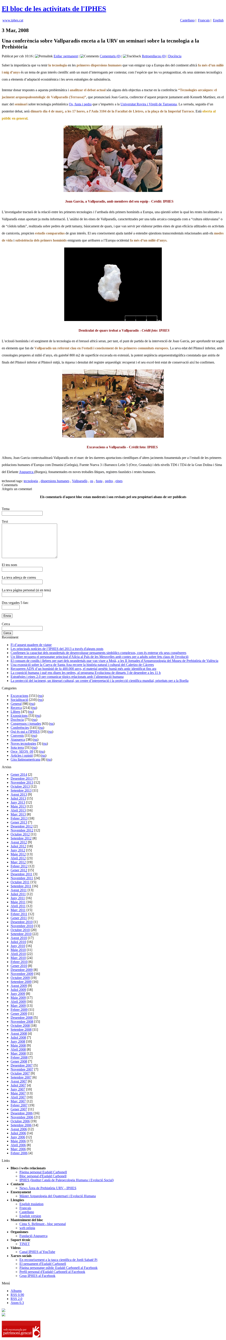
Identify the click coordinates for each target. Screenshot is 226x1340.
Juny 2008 (18, 1041)
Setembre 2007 (21, 1077)
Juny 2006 (18, 1137)
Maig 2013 (18, 806)
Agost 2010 (19, 938)
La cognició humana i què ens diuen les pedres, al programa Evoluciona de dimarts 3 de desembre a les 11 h (86, 673)
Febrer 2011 (19, 914)
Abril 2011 (18, 906)
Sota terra (17, 747)
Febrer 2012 (19, 866)
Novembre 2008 (22, 1021)
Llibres (15, 712)
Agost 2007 (19, 1081)
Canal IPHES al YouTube (37, 1252)
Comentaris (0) (110, 56)
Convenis (17, 735)
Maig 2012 (18, 854)
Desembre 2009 (22, 970)
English (218, 20)
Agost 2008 (19, 1033)
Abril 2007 (18, 1097)
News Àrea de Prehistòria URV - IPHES (47, 1188)
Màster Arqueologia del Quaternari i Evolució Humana (57, 1196)
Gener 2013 (19, 822)
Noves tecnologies (23, 743)
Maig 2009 (18, 998)
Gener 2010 (19, 966)
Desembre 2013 (22, 778)
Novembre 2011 (22, 878)
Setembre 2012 (21, 838)
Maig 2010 (18, 950)
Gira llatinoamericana (25, 759)
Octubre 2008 (20, 1025)
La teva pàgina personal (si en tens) (26, 590)
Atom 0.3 (17, 1303)
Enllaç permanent (66, 56)
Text (5, 521)
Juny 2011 (18, 898)
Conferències (20, 727)
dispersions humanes (55, 481)
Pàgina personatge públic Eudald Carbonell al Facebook (58, 1268)
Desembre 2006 (22, 1113)
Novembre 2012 (22, 830)
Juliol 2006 (18, 1133)
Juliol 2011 (18, 894)
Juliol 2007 (18, 1085)
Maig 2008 (18, 1045)
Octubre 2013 (20, 786)
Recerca (16, 708)
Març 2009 (18, 1005)
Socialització (19, 700)
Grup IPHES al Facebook (37, 1276)
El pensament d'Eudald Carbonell (42, 1264)
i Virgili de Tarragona (161, 104)
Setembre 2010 (21, 934)
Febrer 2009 (19, 1009)
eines (118, 481)
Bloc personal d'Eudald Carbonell (42, 1176)
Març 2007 (18, 1101)
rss (40, 696)
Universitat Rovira (133, 104)
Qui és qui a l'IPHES (25, 731)
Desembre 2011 (21, 874)
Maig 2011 (18, 902)
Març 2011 (18, 910)
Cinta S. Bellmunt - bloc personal (42, 1224)
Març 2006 (18, 1149)
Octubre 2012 (20, 834)
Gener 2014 (19, 774)
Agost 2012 (19, 842)
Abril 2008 (18, 1049)
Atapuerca (26, 472)
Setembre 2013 (21, 790)
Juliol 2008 (18, 1037)
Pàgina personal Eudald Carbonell (43, 1172)
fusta (99, 481)
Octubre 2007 (20, 1073)
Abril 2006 (18, 1145)
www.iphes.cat (12, 20)
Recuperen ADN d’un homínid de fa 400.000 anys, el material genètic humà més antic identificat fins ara (83, 669)
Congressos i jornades (26, 723)
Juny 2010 (18, 946)
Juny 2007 (18, 1089)
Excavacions (19, 696)
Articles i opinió (22, 755)
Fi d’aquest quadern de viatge (31, 645)
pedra (109, 481)
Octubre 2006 (20, 1121)
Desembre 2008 (22, 1017)
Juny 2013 (18, 802)
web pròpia (27, 1228)
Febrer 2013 (19, 818)
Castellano (187, 20)
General (16, 704)
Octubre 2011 (20, 882)
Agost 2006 (19, 1129)
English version (30, 1216)
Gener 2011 (19, 918)
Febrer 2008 (19, 1057)
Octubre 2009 (20, 978)
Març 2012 (18, 862)
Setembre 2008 (21, 1029)
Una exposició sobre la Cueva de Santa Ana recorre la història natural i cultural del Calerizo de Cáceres (82, 665)
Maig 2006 (18, 1141)
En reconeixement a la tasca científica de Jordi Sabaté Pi (58, 1260)
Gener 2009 (19, 1013)
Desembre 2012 (22, 826)
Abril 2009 (18, 1002)
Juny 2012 (18, 850)
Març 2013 (18, 814)
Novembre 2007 (22, 1069)
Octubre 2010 (20, 930)
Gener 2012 (19, 870)
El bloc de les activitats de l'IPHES (54, 9)
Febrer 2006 (19, 1153)
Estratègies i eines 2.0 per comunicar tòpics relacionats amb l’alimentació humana (67, 677)
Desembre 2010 (22, 922)
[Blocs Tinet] (3, 1311)
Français (204, 20)
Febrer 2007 (19, 1105)
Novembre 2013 (22, 782)
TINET (24, 1244)
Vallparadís (79, 481)
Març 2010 (18, 958)
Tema (5, 509)
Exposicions (19, 715)
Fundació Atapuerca (33, 1236)
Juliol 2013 (18, 798)
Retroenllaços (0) (154, 56)
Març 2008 (18, 1053)
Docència (174, 56)
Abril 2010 (18, 954)
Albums (16, 1291)
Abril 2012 (18, 858)
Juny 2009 (18, 994)
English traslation (31, 1204)
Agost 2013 (19, 794)
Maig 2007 (18, 1093)
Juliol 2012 (18, 846)
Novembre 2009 (22, 974)
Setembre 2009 (21, 982)
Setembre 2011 (21, 886)
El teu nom (9, 565)
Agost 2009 (19, 986)
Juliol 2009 (18, 990)
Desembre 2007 (22, 1065)
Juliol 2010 (18, 942)
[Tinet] (3, 1315)
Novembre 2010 (22, 926)
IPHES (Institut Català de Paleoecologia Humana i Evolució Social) (66, 1180)
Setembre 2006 (21, 1125)
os (91, 481)
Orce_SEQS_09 (22, 751)
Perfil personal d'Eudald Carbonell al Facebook (52, 1272)
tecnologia (31, 481)
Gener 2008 (19, 1061)
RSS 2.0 (16, 1299)
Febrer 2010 (19, 962)
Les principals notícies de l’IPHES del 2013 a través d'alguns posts (57, 649)
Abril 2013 (18, 810)
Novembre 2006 (22, 1117)
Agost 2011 (19, 890)
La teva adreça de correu (19, 577)
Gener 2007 (19, 1109)
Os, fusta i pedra (80, 104)
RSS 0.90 (17, 1295)
